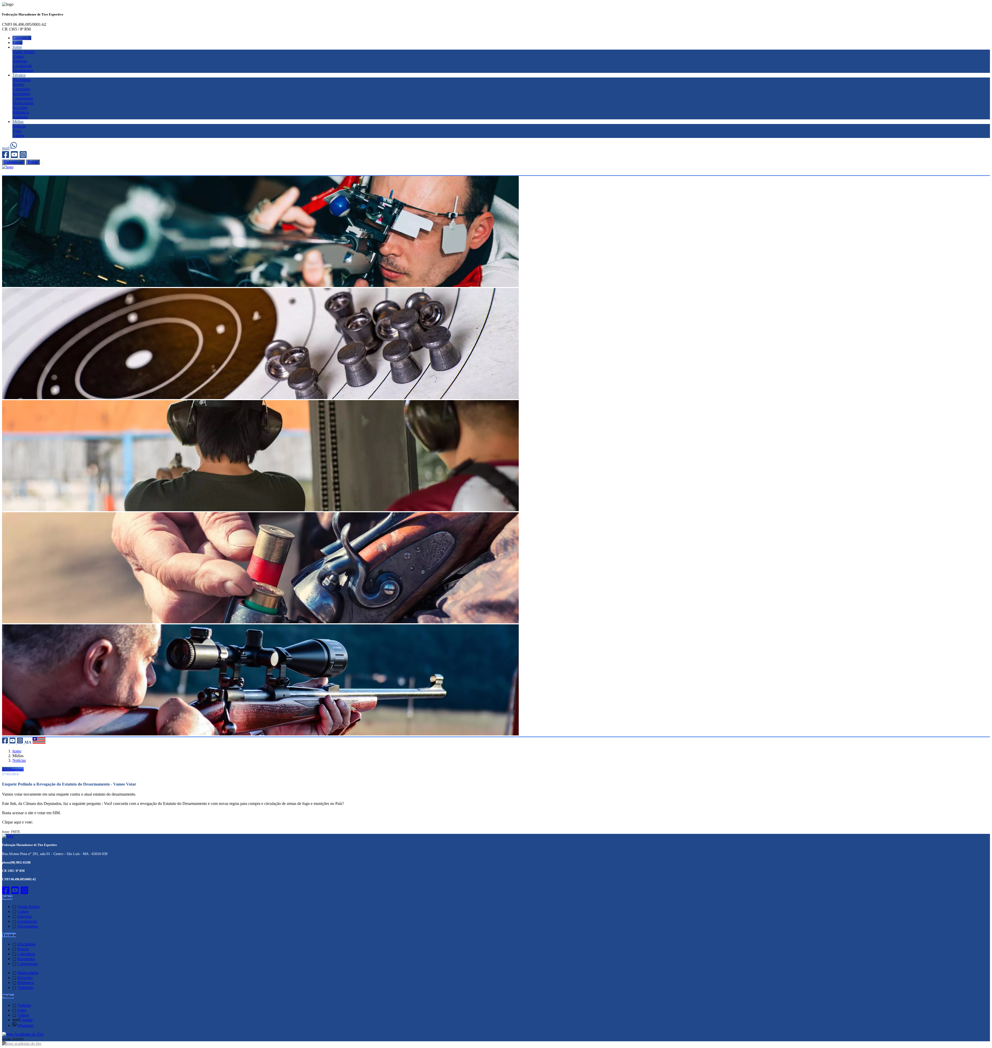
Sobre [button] (17, 47)
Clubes (18, 56)
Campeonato (22, 98)
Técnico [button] (19, 75)
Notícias (19, 126)
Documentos (22, 70)
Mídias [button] (18, 121)
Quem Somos (23, 52)
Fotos (16, 131)
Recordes (20, 107)
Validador (20, 117)
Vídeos (18, 135)
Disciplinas (21, 79)
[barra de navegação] (42, 163)
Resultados (21, 93)
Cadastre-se (21, 38)
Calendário (21, 89)
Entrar (17, 42)
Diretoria (19, 61)
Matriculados (23, 103)
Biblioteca (20, 112)
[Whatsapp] (14, 148)
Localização (22, 66)
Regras (18, 84)
